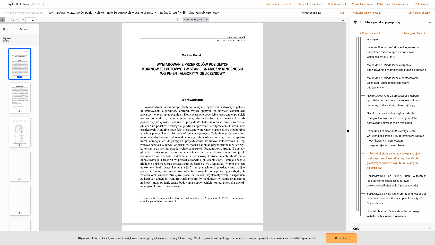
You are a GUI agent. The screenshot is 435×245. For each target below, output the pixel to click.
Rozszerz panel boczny (368, 12)
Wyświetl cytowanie (362, 4)
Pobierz (287, 4)
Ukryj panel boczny (419, 12)
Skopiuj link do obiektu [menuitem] (311, 4)
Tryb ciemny (272, 4)
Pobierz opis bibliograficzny (392, 4)
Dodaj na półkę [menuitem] (339, 4)
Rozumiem (341, 238)
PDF (342, 12)
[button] (392, 22)
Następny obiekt (413, 33)
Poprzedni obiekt (371, 33)
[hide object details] (348, 131)
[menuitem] (396, 52)
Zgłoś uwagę (422, 4)
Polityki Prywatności (303, 238)
